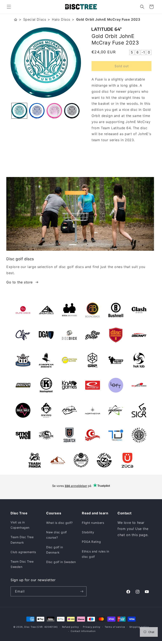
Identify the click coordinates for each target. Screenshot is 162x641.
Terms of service (115, 626)
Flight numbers (93, 522)
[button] (9, 6)
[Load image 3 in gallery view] (54, 110)
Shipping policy (139, 626)
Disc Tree (30, 626)
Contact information (83, 631)
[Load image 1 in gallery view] (19, 110)
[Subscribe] (81, 591)
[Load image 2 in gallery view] (37, 110)
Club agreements (23, 552)
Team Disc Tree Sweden (22, 564)
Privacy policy (91, 626)
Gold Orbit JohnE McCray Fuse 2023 (108, 19)
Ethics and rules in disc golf (95, 554)
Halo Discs (61, 19)
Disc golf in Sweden (61, 562)
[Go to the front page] (15, 19)
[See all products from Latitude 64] (121, 29)
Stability (88, 532)
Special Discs (34, 19)
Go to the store (19, 282)
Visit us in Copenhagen (20, 524)
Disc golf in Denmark (54, 549)
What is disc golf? (59, 522)
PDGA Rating (91, 541)
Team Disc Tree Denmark (22, 539)
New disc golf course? (56, 534)
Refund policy (70, 626)
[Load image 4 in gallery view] (72, 110)
